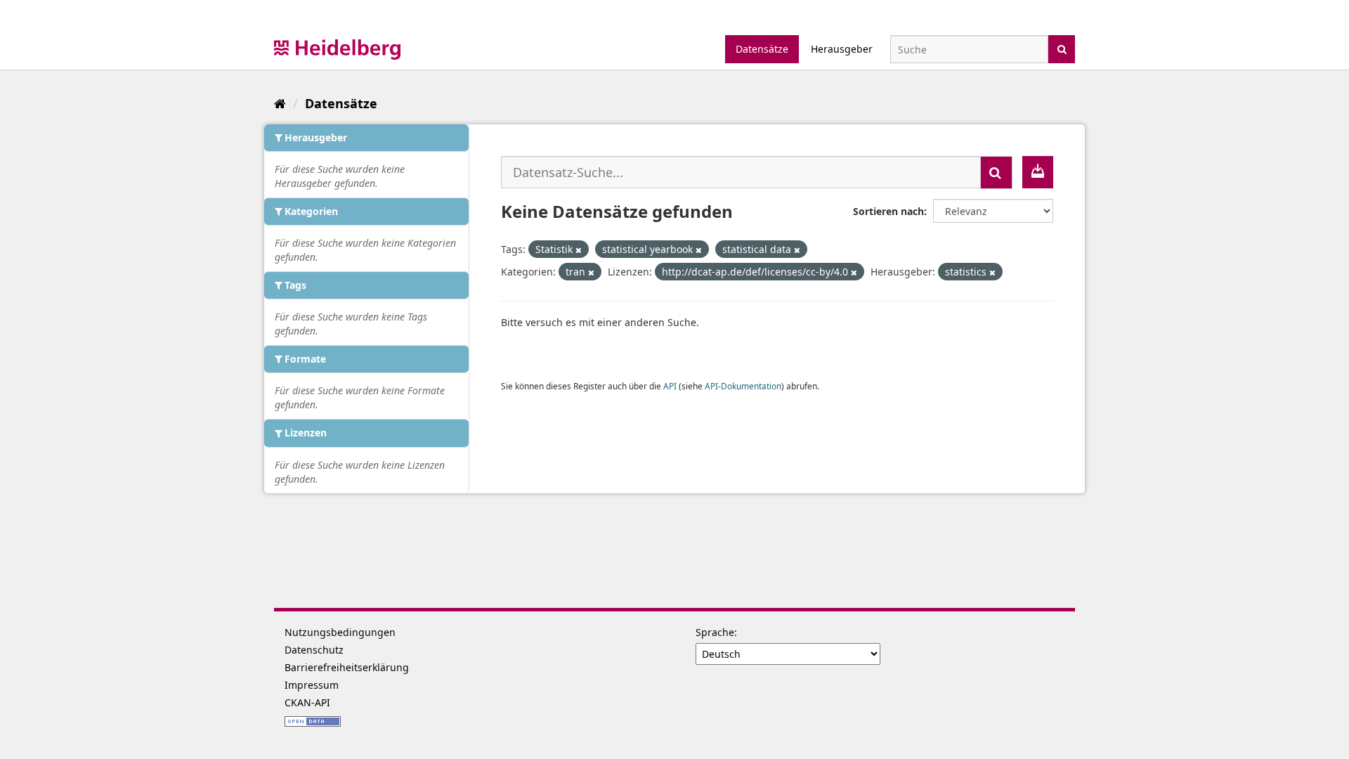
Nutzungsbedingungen (340, 632)
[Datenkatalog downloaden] (1037, 172)
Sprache (715, 632)
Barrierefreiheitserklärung (347, 667)
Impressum (312, 685)
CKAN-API (307, 702)
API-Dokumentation (743, 385)
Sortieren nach (888, 211)
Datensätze (762, 49)
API (670, 385)
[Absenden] (1062, 48)
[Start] (280, 103)
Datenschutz (314, 649)
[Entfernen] (578, 250)
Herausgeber (842, 49)
